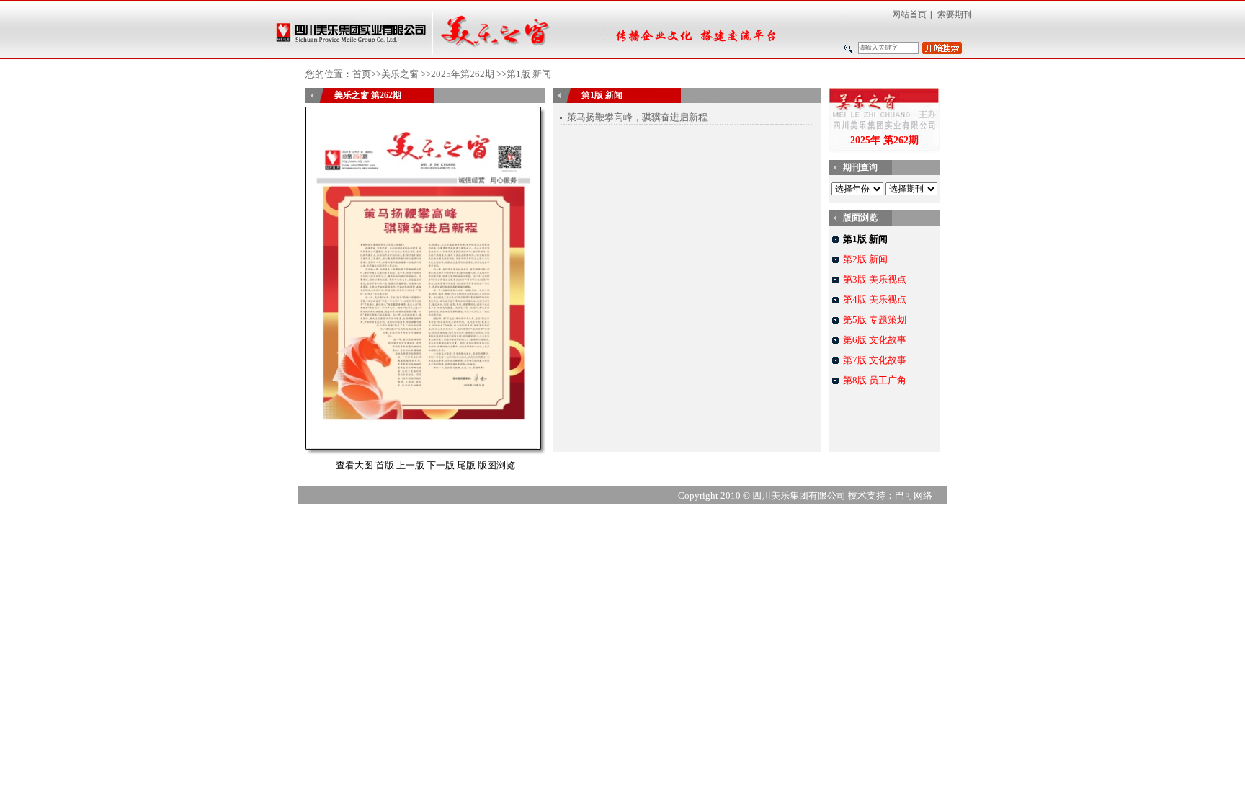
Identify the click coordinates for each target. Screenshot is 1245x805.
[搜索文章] (942, 48)
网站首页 (909, 14)
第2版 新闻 (865, 259)
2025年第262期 (462, 73)
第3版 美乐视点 (874, 279)
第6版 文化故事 (874, 339)
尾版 (466, 465)
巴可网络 (913, 495)
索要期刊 (954, 14)
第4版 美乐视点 (874, 299)
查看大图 (354, 465)
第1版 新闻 (865, 239)
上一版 (410, 465)
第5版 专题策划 (874, 319)
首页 (361, 73)
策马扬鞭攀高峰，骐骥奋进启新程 (637, 117)
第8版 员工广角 (874, 380)
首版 (384, 465)
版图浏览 (496, 465)
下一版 (441, 465)
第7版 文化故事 (874, 360)
